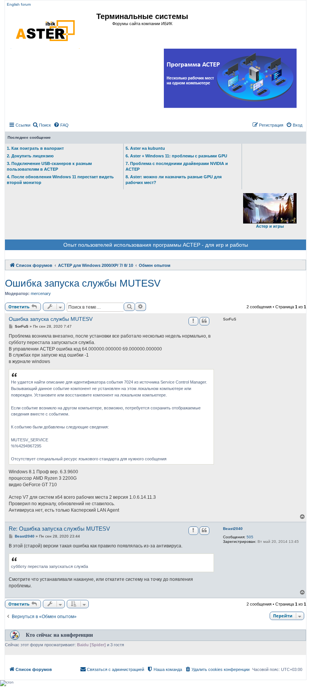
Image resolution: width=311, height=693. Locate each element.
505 (250, 537)
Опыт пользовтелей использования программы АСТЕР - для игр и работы (155, 245)
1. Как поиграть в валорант (35, 148)
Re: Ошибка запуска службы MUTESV (59, 528)
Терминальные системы (142, 16)
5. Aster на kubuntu (145, 148)
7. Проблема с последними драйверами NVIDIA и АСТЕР (177, 166)
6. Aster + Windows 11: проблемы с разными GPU (176, 156)
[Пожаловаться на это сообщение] (193, 321)
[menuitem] (41, 125)
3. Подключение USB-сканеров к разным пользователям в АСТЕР (49, 166)
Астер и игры (270, 226)
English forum (19, 4)
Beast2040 (233, 528)
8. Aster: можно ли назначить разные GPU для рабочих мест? (173, 179)
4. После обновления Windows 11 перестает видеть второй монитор (60, 179)
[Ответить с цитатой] (204, 321)
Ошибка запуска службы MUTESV (82, 283)
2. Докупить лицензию (30, 156)
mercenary (41, 293)
